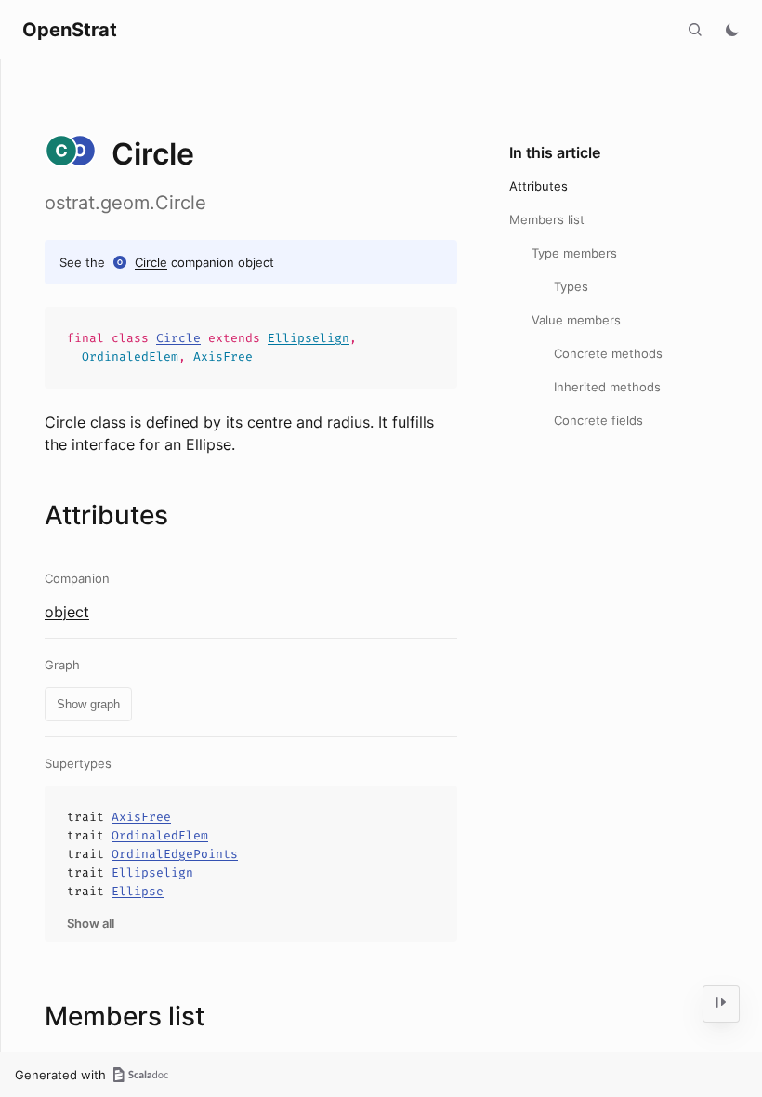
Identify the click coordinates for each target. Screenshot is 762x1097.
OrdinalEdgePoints (175, 854)
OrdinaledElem (130, 356)
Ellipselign (308, 338)
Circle (151, 262)
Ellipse (138, 891)
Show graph (88, 704)
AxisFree (223, 356)
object (67, 611)
